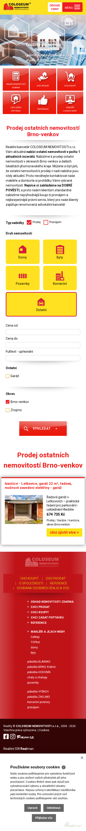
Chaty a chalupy (37, 677)
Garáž (15, 376)
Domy (34, 647)
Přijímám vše (44, 818)
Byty (33, 652)
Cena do (12, 338)
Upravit (32, 808)
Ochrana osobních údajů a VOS (43, 588)
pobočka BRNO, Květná (41, 667)
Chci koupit (70, 86)
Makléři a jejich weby (70, 109)
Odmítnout (53, 808)
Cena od (12, 325)
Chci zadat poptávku (16, 109)
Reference (43, 109)
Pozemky (33, 682)
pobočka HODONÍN (38, 672)
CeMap (35, 637)
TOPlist (35, 642)
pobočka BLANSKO (38, 661)
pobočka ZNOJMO (38, 696)
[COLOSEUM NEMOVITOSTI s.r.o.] (17, 6)
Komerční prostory (38, 702)
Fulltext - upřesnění (19, 351)
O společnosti (31, 583)
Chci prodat (43, 86)
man (27, 749)
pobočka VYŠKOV (38, 691)
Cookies (44, 730)
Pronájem (33, 707)
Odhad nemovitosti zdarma (16, 86)
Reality (7, 726)
